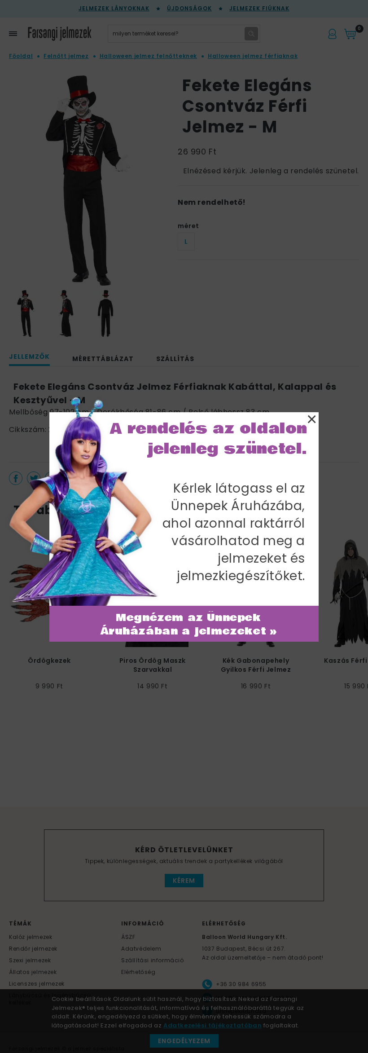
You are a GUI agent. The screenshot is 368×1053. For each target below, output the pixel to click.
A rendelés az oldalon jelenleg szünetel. (208, 438)
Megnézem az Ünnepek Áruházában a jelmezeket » (189, 624)
